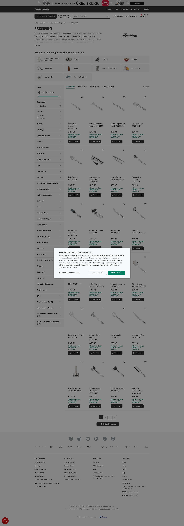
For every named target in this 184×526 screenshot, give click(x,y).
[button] (69, 273)
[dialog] (92, 263)
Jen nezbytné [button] (98, 273)
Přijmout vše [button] (116, 273)
